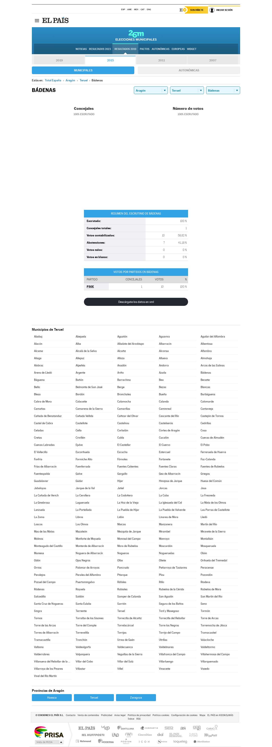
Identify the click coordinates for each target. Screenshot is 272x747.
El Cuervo (164, 444)
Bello (37, 387)
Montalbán (207, 538)
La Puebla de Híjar (128, 509)
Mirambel (164, 531)
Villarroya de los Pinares (48, 668)
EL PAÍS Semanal (176, 734)
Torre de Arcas (209, 618)
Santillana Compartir (149, 728)
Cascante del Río (169, 416)
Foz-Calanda (208, 459)
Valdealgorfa (83, 647)
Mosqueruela (208, 546)
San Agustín (166, 596)
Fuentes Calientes (127, 466)
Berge (121, 387)
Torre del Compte (86, 625)
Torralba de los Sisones (89, 618)
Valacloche (207, 639)
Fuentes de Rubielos (212, 466)
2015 (110, 60)
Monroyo (164, 538)
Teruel (121, 611)
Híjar (120, 481)
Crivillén (80, 437)
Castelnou (123, 423)
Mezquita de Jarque (129, 531)
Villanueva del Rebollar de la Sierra (52, 661)
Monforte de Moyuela (88, 538)
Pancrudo (123, 567)
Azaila (162, 372)
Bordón (80, 394)
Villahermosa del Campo (215, 654)
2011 (161, 60)
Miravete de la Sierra (213, 531)
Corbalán (122, 430)
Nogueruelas (166, 553)
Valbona (39, 647)
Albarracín (165, 343)
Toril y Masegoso (169, 611)
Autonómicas (189, 70)
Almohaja (206, 358)
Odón (37, 560)
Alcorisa (164, 351)
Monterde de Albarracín (90, 546)
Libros (79, 517)
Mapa (202, 715)
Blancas (205, 387)
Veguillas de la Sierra (129, 654)
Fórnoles (122, 459)
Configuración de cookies (184, 715)
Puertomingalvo (85, 582)
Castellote (82, 423)
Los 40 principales (107, 728)
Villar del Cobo (84, 661)
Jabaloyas (40, 488)
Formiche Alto (84, 459)
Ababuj (38, 336)
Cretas (38, 437)
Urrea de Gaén (126, 639)
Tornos (38, 618)
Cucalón (164, 437)
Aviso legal (120, 715)
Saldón (80, 596)
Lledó (204, 517)
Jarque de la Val (85, 488)
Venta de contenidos (88, 715)
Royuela (80, 589)
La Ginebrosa (42, 502)
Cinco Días (144, 734)
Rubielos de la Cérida (171, 589)
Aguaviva (164, 336)
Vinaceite (164, 668)
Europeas (178, 49)
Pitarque (122, 574)
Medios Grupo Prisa (49, 742)
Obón (204, 553)
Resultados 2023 (100, 49)
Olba (120, 560)
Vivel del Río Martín (45, 676)
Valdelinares (166, 647)
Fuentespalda (42, 473)
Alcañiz (121, 351)
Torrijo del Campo (169, 632)
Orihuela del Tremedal (214, 560)
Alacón (38, 343)
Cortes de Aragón (169, 430)
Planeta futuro (191, 734)
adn (195, 728)
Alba (78, 343)
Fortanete (164, 459)
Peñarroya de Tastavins (173, 567)
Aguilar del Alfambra (213, 336)
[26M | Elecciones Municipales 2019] (136, 35)
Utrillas (163, 639)
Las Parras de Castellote (215, 509)
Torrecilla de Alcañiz (129, 618)
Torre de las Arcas (45, 625)
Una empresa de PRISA (49, 732)
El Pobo (205, 444)
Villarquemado (209, 661)
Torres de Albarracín (46, 632)
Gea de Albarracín (169, 473)
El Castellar (124, 444)
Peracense (207, 567)
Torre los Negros (169, 625)
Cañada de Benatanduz (48, 416)
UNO (115, 734)
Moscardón (165, 546)
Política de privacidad (139, 715)
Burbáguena (208, 394)
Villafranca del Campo (172, 654)
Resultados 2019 (125, 49)
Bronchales (124, 394)
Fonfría (38, 459)
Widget (191, 49)
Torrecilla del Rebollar (172, 618)
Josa (203, 488)
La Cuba (164, 495)
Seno (204, 603)
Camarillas (123, 408)
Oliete (162, 560)
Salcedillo (40, 596)
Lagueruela (82, 502)
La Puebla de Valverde (172, 509)
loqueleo (180, 741)
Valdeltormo (208, 647)
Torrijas (121, 632)
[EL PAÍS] (56, 20)
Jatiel (120, 488)
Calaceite (81, 401)
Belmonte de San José (89, 387)
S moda (162, 741)
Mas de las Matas (44, 531)
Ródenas (39, 589)
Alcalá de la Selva (86, 351)
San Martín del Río (211, 596)
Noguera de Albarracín (89, 553)
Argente (80, 372)
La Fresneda (208, 495)
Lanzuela (39, 509)
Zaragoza (136, 697)
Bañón (79, 379)
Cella (79, 430)
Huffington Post (92, 734)
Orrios (37, 567)
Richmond (83, 741)
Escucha (122, 452)
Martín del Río (209, 524)
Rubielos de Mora (211, 589)
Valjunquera (83, 654)
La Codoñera (125, 495)
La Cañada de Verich (46, 495)
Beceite (205, 379)
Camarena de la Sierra (89, 408)
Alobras (38, 365)
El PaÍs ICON (144, 741)
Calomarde (207, 401)
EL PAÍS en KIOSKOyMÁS (220, 715)
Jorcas (163, 488)
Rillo (161, 582)
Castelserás (166, 423)
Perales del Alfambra (88, 574)
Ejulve (79, 444)
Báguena (39, 379)
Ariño (120, 372)
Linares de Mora (168, 517)
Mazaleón (81, 531)
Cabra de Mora (43, 401)
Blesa (37, 394)
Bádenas (206, 372)
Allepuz (80, 358)
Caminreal (165, 408)
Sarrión (121, 603)
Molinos (38, 538)
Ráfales (121, 582)
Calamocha (124, 401)
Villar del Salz (125, 661)
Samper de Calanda (129, 596)
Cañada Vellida (84, 416)
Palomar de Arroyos (87, 567)
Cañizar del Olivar (127, 416)
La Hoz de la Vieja (128, 502)
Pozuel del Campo (44, 582)
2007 (212, 60)
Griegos (205, 473)
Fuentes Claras (168, 466)
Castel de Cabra (43, 423)
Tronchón (81, 639)
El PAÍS (86, 728)
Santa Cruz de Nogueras (48, 603)
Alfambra (206, 351)
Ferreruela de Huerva (213, 452)
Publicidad (106, 715)
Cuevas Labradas (44, 444)
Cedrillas (206, 423)
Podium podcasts (125, 741)
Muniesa (39, 553)
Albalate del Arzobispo (130, 343)
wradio (128, 734)
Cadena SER (167, 728)
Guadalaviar (41, 481)
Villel (120, 668)
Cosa (204, 430)
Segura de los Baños (171, 603)
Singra (38, 611)
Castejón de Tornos (212, 416)
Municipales (83, 70)
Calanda (164, 401)
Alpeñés (80, 365)
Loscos (38, 524)
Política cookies (161, 715)
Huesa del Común (211, 481)
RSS (138, 718)
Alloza (121, 358)
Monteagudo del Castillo (48, 546)
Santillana (126, 728)
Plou (161, 574)
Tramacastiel (208, 632)
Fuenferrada (83, 466)
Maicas (121, 524)
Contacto (70, 715)
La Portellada (84, 509)
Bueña (163, 394)
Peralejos (39, 574)
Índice (131, 718)
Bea (161, 379)
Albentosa (206, 343)
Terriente (81, 611)
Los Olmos (82, 524)
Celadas (39, 430)
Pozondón (206, 574)
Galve (79, 473)
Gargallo (122, 473)
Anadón (121, 365)
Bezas (162, 387)
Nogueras (123, 553)
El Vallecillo (40, 452)
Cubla (120, 437)
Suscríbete (197, 9)
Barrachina (124, 379)
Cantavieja (207, 408)
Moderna (105, 741)
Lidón (120, 517)
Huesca (52, 697)
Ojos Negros (83, 560)
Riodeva (205, 582)
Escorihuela (83, 452)
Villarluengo (166, 661)
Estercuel (164, 452)
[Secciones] (37, 20)
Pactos (144, 49)
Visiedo (205, 668)
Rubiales (122, 589)
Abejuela (81, 336)
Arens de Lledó (43, 372)
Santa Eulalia (83, 603)
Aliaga (37, 358)
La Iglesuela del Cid (170, 502)
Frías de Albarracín (45, 466)
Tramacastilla (42, 639)
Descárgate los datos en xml (136, 302)
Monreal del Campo (128, 538)
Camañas (39, 408)
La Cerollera (83, 495)
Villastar (80, 668)
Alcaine (38, 351)
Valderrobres (42, 654)
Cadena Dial (160, 734)
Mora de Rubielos (127, 546)
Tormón (205, 611)
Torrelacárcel (125, 625)
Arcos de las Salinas (213, 365)
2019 (59, 60)
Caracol (210, 728)
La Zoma (39, 517)
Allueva (163, 358)
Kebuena (207, 734)
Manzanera (165, 524)
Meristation (201, 741)
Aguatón (122, 336)
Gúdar (79, 481)
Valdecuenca (125, 647)
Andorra (164, 365)
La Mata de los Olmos (213, 502)
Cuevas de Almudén (212, 437)
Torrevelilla (82, 632)
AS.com (181, 728)
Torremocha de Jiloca (214, 625)
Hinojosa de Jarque (170, 481)
